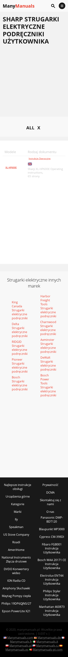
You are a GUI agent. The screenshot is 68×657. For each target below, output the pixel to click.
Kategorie (17, 504)
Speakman (16, 527)
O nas (50, 512)
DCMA (50, 492)
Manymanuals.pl (20, 646)
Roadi (16, 542)
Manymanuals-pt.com (48, 650)
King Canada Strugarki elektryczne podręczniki (20, 310)
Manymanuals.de (49, 638)
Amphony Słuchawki (16, 588)
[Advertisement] (34, 83)
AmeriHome (16, 550)
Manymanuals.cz (47, 646)
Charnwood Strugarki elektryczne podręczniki (48, 328)
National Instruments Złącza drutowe (16, 559)
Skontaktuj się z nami (50, 502)
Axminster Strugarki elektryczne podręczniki (48, 346)
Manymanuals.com (20, 638)
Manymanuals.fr (21, 642)
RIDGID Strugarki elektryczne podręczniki (20, 348)
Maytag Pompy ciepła (16, 596)
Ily (16, 519)
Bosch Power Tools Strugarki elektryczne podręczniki (48, 385)
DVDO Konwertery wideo (16, 571)
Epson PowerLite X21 (16, 611)
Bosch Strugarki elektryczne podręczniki (20, 383)
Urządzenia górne (18, 496)
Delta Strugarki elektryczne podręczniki (20, 330)
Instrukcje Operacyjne (40, 158)
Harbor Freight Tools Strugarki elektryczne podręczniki (48, 306)
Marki (17, 512)
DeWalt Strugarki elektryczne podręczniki (48, 363)
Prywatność (50, 485)
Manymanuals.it (47, 642)
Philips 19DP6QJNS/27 (16, 603)
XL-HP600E (11, 167)
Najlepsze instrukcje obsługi (17, 487)
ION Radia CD (16, 581)
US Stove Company (16, 535)
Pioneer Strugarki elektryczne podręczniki (20, 365)
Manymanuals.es (16, 650)
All (30, 127)
